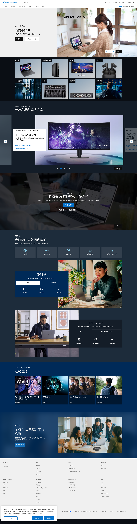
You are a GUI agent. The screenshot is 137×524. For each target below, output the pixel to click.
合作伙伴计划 (71, 490)
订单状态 (38, 468)
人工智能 (5, 482)
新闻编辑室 (38, 493)
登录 (28, 283)
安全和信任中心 (105, 493)
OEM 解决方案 (72, 487)
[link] (115, 2)
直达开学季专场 (20, 40)
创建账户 (54, 283)
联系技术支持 (71, 468)
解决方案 (5, 487)
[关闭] (54, 507)
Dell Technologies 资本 (41, 487)
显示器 (72, 60)
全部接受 (49, 518)
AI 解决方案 (18, 81)
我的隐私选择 (64, 511)
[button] (107, 2)
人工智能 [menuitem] (5, 6)
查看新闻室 (47, 397)
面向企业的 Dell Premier (128, 6)
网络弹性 (99, 81)
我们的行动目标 (102, 397)
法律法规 (104, 511)
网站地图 (5, 466)
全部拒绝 (37, 518)
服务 (4, 490)
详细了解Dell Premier (106, 331)
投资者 (37, 490)
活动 (102, 485)
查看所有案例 (72, 210)
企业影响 (38, 499)
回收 (37, 496)
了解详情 (61, 210)
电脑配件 (99, 60)
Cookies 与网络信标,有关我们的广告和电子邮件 (86, 511)
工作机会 (38, 485)
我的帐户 (38, 465)
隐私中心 (103, 490)
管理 (10, 518)
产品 (4, 485)
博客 (102, 482)
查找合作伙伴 (71, 482)
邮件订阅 (103, 487)
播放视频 (69, 205)
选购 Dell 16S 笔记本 (20, 149)
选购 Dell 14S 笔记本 (20, 146)
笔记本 (17, 60)
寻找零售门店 (71, 485)
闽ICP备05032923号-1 (122, 511)
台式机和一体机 (47, 60)
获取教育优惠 (20, 444)
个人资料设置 (39, 471)
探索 (44, 402)
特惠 (4, 493)
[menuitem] (13, 6)
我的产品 (38, 474)
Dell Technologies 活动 (78, 397)
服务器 (44, 81)
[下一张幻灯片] (113, 51)
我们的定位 (38, 482)
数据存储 (72, 81)
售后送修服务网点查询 (74, 471)
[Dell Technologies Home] (9, 2)
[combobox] (46, 2)
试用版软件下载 (105, 496)
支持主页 (70, 465)
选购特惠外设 (34, 40)
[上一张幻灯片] (107, 51)
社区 (102, 465)
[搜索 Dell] (69, 2)
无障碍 (112, 511)
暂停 (118, 51)
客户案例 (38, 502)
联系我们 (103, 468)
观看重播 (17, 402)
